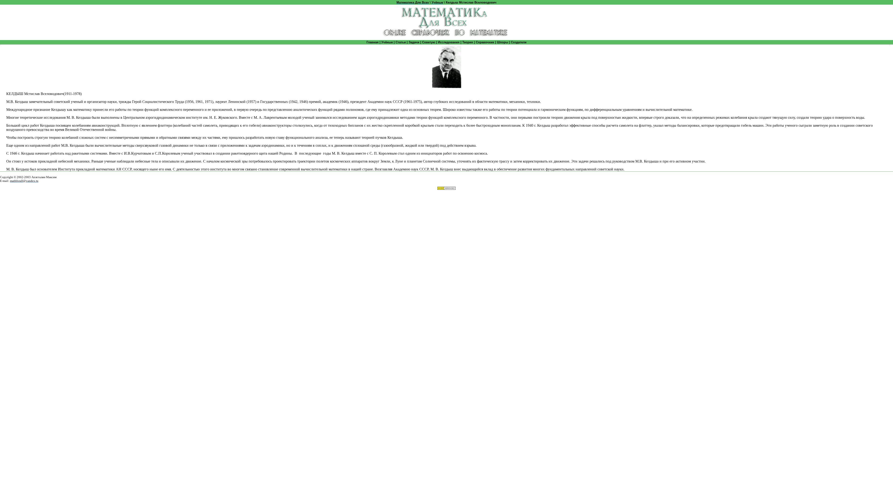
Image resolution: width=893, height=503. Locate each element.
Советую (428, 42)
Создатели (518, 42)
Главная (373, 42)
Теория (467, 42)
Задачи (414, 42)
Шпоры (502, 42)
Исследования (449, 42)
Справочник (485, 42)
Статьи (401, 42)
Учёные (387, 42)
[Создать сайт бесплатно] (446, 189)
